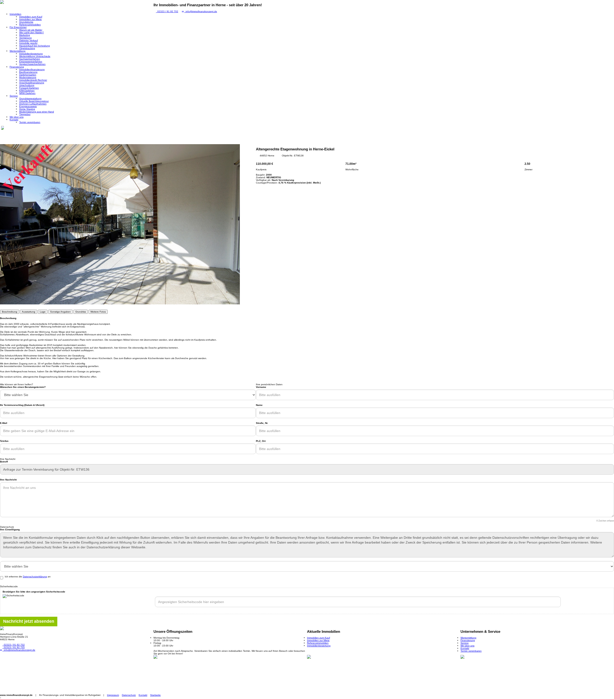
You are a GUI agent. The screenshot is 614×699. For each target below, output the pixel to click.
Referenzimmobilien (30, 24)
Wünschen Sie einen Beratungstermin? (23, 387)
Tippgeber (24, 114)
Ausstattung (28, 311)
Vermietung (25, 37)
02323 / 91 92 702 (167, 11)
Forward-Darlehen (29, 88)
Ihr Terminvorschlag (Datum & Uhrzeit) (22, 405)
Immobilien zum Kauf (30, 16)
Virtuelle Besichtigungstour (34, 101)
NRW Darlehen (27, 93)
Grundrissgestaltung (30, 98)
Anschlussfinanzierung (31, 82)
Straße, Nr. (262, 423)
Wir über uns (17, 117)
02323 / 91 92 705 (13, 647)
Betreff (4, 461)
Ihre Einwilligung (10, 529)
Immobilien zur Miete (30, 19)
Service (14, 96)
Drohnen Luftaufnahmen (33, 103)
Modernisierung (27, 77)
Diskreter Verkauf (28, 40)
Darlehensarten (27, 74)
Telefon (4, 441)
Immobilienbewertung (31, 53)
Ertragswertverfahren (30, 61)
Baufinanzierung (28, 72)
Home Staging (27, 109)
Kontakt (14, 119)
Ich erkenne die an (28, 576)
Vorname (261, 387)
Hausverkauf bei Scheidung (34, 45)
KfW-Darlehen (27, 90)
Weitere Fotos (98, 311)
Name (259, 405)
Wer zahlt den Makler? (31, 32)
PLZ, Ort (261, 441)
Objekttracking (27, 48)
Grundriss (80, 311)
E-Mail (3, 423)
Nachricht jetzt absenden (28, 621)
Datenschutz (129, 695)
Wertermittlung (17, 51)
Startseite (155, 695)
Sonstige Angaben (60, 311)
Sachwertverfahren (29, 59)
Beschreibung (9, 311)
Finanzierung (17, 66)
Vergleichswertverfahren (32, 64)
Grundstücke (26, 22)
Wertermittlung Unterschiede (34, 56)
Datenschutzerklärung (35, 576)
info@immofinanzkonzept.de (200, 11)
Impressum (113, 695)
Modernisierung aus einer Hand (36, 111)
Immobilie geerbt (28, 43)
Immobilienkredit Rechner (33, 80)
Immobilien (15, 14)
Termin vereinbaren (29, 122)
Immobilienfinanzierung (32, 69)
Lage (43, 311)
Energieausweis (28, 106)
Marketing (24, 35)
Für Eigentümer (18, 27)
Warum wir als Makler (30, 30)
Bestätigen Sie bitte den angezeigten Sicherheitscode (34, 591)
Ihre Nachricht (8, 479)
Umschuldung (26, 85)
